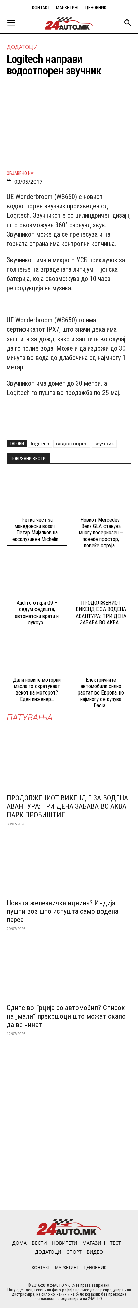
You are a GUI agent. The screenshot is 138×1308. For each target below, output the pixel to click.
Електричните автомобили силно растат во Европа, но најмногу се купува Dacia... (101, 693)
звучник (104, 443)
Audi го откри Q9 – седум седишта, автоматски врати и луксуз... (37, 613)
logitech (40, 443)
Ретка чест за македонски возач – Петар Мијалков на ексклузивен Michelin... (36, 530)
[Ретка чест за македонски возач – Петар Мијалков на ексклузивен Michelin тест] (37, 493)
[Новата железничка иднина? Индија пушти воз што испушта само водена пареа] (69, 863)
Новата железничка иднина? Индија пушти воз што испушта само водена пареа (62, 911)
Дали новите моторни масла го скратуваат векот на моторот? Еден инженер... (37, 690)
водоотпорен (72, 443)
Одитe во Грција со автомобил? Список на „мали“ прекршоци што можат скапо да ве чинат (66, 1016)
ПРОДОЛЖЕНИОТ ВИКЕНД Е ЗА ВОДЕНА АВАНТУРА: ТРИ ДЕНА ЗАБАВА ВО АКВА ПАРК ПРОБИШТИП (67, 806)
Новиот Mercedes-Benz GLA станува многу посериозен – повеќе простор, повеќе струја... (101, 533)
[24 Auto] (69, 23)
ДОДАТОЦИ (22, 47)
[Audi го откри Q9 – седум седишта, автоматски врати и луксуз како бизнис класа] (37, 577)
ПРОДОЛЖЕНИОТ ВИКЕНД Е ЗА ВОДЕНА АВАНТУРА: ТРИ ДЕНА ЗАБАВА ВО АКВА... (101, 613)
